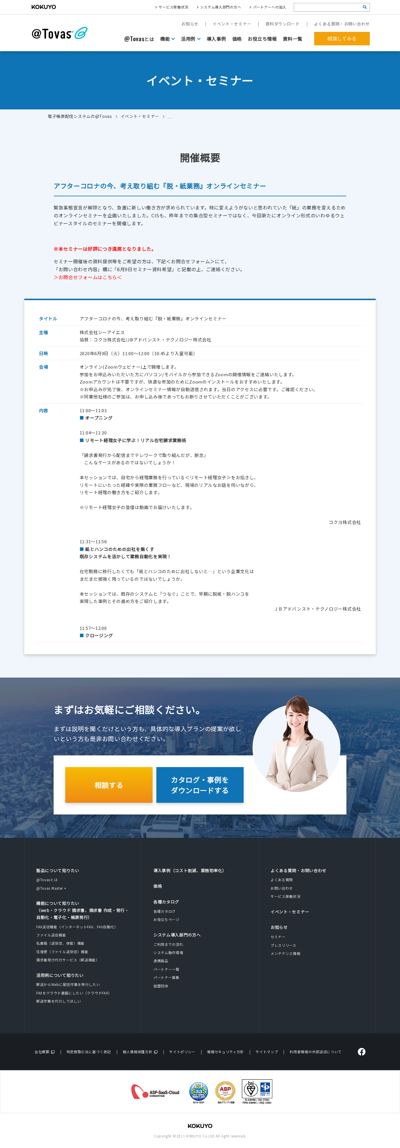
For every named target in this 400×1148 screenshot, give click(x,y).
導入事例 (216, 38)
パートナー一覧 (166, 969)
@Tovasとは (47, 879)
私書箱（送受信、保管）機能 (60, 943)
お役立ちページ (166, 919)
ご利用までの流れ (168, 944)
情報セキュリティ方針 (225, 1051)
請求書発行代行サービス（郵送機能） (68, 959)
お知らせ (190, 24)
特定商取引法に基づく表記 (88, 1051)
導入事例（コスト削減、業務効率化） (190, 870)
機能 (165, 38)
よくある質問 (282, 879)
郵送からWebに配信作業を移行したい (68, 984)
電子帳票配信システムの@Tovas (80, 116)
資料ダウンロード (282, 24)
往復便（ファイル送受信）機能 (62, 951)
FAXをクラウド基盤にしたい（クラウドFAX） (74, 992)
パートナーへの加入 (269, 6)
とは (139, 38)
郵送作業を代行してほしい (58, 1001)
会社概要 (42, 1051)
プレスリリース (283, 945)
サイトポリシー (182, 1051)
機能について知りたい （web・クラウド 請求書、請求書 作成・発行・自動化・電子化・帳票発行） (82, 910)
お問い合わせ (282, 888)
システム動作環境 (168, 952)
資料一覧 (292, 38)
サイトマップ (267, 1051)
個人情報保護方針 (138, 1051)
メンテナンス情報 (285, 953)
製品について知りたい (57, 870)
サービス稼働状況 (174, 6)
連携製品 (160, 960)
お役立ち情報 (262, 38)
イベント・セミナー (232, 24)
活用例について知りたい (60, 975)
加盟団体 (160, 985)
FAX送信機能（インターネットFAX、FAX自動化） (77, 926)
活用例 (188, 38)
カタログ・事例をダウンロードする (200, 784)
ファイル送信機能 (51, 934)
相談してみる (342, 38)
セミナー (278, 936)
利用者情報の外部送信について (316, 1051)
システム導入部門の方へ (220, 6)
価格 (237, 38)
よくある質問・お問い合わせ (342, 24)
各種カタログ (166, 902)
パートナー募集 (166, 977)
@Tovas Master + (51, 888)
